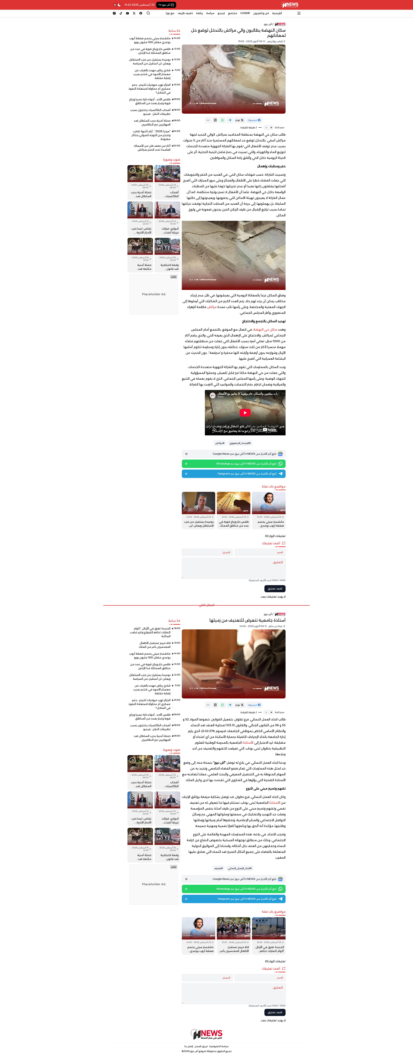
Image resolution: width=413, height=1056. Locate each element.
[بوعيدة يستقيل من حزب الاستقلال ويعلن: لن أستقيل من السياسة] (198, 510)
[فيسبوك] (141, 13)
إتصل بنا (188, 1046)
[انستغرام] (114, 13)
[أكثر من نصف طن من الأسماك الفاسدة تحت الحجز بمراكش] (153, 149)
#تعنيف (218, 868)
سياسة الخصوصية (219, 1046)
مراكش (212, 307)
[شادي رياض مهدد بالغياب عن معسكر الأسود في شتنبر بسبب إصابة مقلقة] (153, 75)
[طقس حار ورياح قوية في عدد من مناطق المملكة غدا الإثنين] (233, 510)
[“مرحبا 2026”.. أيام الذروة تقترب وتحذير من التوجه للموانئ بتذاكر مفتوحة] (153, 136)
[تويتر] (134, 13)
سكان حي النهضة (265, 329)
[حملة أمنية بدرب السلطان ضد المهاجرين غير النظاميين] (153, 123)
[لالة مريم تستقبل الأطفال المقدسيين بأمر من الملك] (233, 936)
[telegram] (230, 120)
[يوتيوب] (128, 13)
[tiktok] (121, 13)
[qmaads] (206, 1034)
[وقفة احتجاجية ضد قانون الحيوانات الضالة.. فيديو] (167, 255)
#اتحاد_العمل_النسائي (240, 868)
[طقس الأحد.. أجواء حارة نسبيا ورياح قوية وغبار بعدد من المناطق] (153, 102)
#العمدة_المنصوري (240, 443)
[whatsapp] (222, 120)
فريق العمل (201, 1046)
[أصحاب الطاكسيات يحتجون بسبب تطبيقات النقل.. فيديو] (153, 113)
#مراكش (219, 443)
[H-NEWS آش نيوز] (290, 5)
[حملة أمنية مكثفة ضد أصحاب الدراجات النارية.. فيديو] (140, 255)
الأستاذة (248, 742)
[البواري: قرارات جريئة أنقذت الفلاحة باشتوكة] (167, 218)
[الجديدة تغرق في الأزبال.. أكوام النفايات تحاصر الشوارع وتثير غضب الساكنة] (269, 936)
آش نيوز (268, 24)
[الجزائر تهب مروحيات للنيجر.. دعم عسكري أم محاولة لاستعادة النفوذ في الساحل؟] (153, 90)
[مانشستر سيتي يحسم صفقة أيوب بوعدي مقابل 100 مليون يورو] (269, 510)
